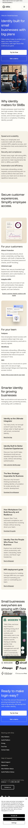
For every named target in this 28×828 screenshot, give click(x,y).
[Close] (26, 799)
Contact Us (4, 765)
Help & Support (5, 762)
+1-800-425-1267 (15, 781)
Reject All (14, 819)
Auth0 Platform (5, 740)
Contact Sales (5, 750)
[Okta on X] (5, 797)
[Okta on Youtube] (2, 797)
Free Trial (4, 746)
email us (3, 781)
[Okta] (6, 7)
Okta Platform (5, 736)
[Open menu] (24, 6)
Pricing (3, 743)
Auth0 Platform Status (7, 772)
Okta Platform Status (7, 768)
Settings (14, 822)
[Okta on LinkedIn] (9, 797)
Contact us (7, 787)
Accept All (14, 815)
